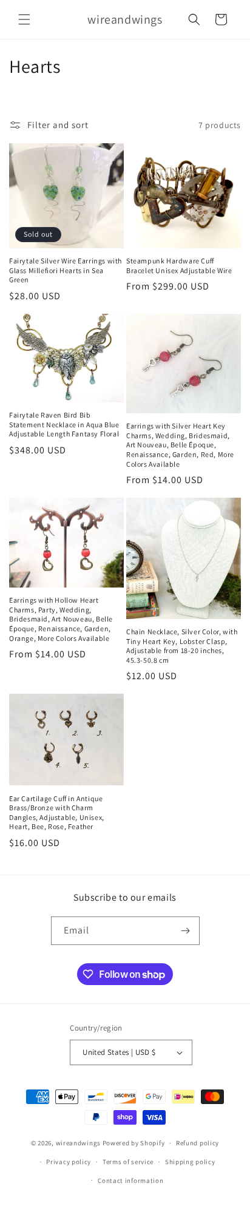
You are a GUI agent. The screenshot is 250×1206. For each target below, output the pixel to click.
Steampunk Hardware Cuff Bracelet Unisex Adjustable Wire (179, 265)
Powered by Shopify (134, 1143)
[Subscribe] (185, 930)
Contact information (130, 1180)
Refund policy (197, 1143)
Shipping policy (190, 1161)
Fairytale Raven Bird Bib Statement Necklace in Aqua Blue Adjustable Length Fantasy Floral (64, 424)
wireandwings (78, 1143)
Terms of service (128, 1161)
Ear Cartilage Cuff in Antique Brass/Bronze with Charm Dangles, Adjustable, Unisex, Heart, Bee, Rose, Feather (56, 813)
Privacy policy (68, 1161)
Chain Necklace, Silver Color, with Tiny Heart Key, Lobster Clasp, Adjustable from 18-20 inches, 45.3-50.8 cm (181, 646)
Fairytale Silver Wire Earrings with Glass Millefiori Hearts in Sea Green (65, 270)
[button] (24, 19)
